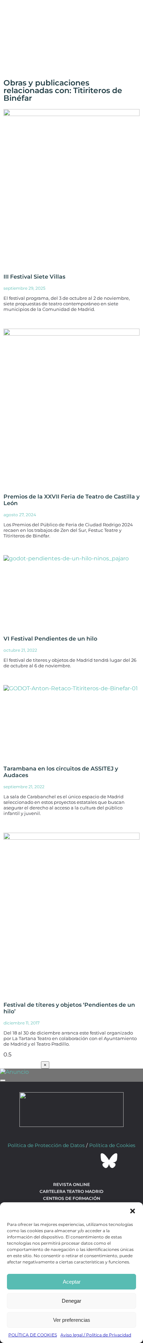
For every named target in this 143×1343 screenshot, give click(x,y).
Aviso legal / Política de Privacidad (95, 1334)
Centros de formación (71, 1198)
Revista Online (71, 1184)
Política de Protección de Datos (46, 1145)
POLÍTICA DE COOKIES (32, 1334)
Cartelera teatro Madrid (71, 1191)
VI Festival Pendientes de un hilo (50, 638)
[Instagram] (71, 1160)
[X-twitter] (52, 1160)
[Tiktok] (90, 1160)
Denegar (71, 1301)
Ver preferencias (71, 1320)
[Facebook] (34, 1160)
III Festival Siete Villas (34, 276)
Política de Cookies (112, 1145)
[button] (132, 1211)
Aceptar (72, 1282)
